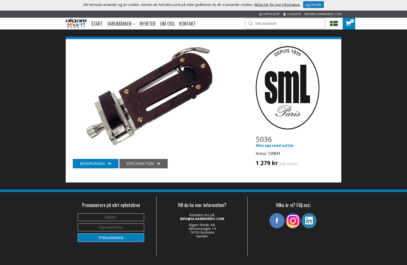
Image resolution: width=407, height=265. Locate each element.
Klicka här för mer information (277, 4)
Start (97, 23)
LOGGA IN (293, 14)
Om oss (167, 23)
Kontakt (187, 23)
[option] (149, 96)
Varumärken (120, 23)
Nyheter (147, 23)
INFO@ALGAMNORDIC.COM (322, 14)
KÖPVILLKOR (271, 14)
